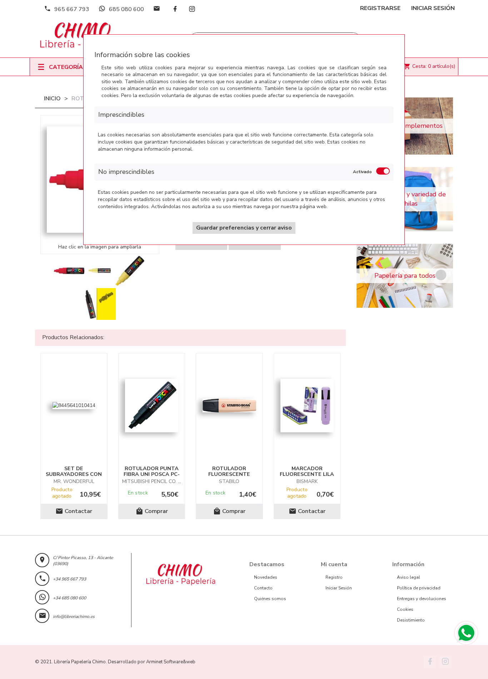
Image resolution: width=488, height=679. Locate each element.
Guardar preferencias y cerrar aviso (244, 228)
